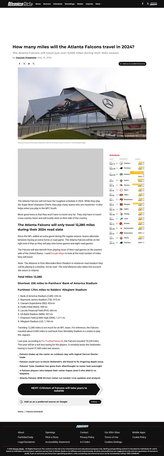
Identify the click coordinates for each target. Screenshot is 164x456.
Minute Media (18, 449)
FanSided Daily (25, 437)
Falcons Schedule (34, 411)
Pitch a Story (51, 437)
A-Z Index (85, 442)
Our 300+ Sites (112, 432)
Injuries (89, 4)
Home (20, 411)
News (38, 4)
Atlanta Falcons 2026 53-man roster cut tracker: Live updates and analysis (60, 378)
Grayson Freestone (26, 57)
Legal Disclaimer (26, 442)
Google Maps (57, 253)
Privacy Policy (87, 437)
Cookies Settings (113, 442)
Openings (50, 432)
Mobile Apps (138, 432)
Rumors (47, 4)
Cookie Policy (139, 437)
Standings (70, 4)
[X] (148, 4)
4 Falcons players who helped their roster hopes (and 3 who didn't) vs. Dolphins (58, 372)
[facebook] (142, 4)
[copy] (33, 63)
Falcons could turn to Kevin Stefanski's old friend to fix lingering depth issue (61, 362)
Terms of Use (111, 437)
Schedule (57, 4)
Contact (84, 432)
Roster (80, 4)
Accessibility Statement (57, 442)
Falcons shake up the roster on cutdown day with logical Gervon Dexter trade (59, 356)
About (21, 432)
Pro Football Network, (52, 341)
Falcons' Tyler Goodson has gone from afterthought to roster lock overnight (61, 366)
